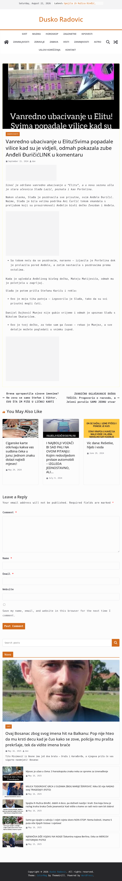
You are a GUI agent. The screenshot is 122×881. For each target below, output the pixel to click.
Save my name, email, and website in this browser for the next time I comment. (57, 613)
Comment (10, 512)
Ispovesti (86, 33)
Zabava (54, 41)
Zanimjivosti (81, 41)
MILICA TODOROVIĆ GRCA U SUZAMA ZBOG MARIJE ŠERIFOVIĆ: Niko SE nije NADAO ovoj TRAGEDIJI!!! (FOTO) (70, 788)
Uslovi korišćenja (49, 49)
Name (7, 558)
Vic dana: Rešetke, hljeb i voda (100, 445)
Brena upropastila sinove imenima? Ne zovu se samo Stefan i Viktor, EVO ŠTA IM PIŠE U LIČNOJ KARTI (32, 397)
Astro (97, 41)
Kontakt (70, 49)
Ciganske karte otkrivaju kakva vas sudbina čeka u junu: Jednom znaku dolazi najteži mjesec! (20, 453)
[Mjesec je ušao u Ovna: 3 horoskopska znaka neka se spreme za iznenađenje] (13, 773)
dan (33, 161)
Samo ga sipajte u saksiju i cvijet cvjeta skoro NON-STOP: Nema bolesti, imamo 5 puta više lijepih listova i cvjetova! (69, 821)
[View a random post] (115, 42)
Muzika (36, 33)
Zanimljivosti (21, 41)
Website (8, 589)
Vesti (66, 41)
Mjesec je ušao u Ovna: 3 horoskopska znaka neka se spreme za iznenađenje (67, 771)
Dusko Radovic (61, 19)
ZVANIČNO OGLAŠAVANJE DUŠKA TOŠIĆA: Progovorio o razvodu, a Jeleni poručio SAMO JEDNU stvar (91, 397)
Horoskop (52, 33)
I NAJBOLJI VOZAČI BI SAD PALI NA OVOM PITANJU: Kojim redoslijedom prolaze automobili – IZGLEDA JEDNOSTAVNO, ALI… (60, 457)
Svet (24, 33)
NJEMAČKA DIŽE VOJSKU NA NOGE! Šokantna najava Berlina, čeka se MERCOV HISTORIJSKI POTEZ (67, 838)
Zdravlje (39, 41)
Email (8, 573)
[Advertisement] (31, 173)
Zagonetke (69, 33)
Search (115, 642)
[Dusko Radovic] (6, 42)
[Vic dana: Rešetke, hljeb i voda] (101, 421)
